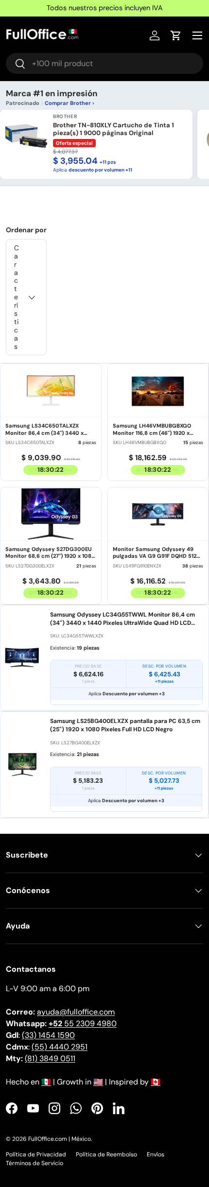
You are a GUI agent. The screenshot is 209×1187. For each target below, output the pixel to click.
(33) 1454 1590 (48, 1035)
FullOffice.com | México (59, 1139)
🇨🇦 (155, 1082)
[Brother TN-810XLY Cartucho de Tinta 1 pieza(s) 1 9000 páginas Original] (26, 136)
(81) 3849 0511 (50, 1058)
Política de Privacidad (36, 1154)
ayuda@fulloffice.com (76, 1012)
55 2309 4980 (83, 1023)
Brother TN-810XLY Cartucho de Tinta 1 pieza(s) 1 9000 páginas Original (113, 129)
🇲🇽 (46, 1082)
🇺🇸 (98, 1082)
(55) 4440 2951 (59, 1047)
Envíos (155, 1154)
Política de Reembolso (106, 1154)
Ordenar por (26, 229)
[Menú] (197, 35)
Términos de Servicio (34, 1163)
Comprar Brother (68, 103)
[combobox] (104, 63)
